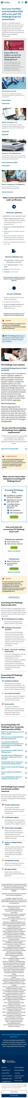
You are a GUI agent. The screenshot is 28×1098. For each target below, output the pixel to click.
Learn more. (17, 400)
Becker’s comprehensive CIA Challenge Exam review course (13, 337)
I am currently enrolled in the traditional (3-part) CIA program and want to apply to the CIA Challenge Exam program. (12, 744)
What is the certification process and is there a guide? (12, 733)
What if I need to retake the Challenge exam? (12, 768)
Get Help (4, 1067)
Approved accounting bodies (9, 449)
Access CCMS (5, 131)
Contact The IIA (6, 1070)
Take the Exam (14, 568)
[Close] (25, 1085)
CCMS (5, 229)
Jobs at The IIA (18, 1080)
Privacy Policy (5, 1073)
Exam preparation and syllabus (9, 162)
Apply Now (14, 547)
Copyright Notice (6, 1081)
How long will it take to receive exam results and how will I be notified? (12, 763)
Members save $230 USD (14, 551)
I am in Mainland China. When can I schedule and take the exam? (11, 778)
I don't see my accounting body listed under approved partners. (12, 738)
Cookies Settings (14, 1091)
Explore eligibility (6, 100)
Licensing (17, 1073)
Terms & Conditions (7, 1076)
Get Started (14, 517)
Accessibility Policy (7, 1078)
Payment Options (19, 1067)
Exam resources (6, 165)
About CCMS (5, 134)
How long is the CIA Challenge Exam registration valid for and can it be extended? (12, 757)
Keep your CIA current (7, 192)
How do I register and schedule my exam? (11, 773)
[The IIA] (5, 2)
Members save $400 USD (14, 572)
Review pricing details (14, 597)
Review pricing (5, 103)
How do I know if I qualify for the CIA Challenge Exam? (12, 751)
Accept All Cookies (14, 1095)
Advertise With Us (19, 1070)
